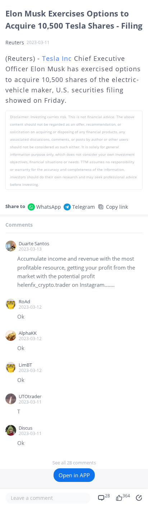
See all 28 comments (74, 462)
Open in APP (74, 475)
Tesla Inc (57, 58)
